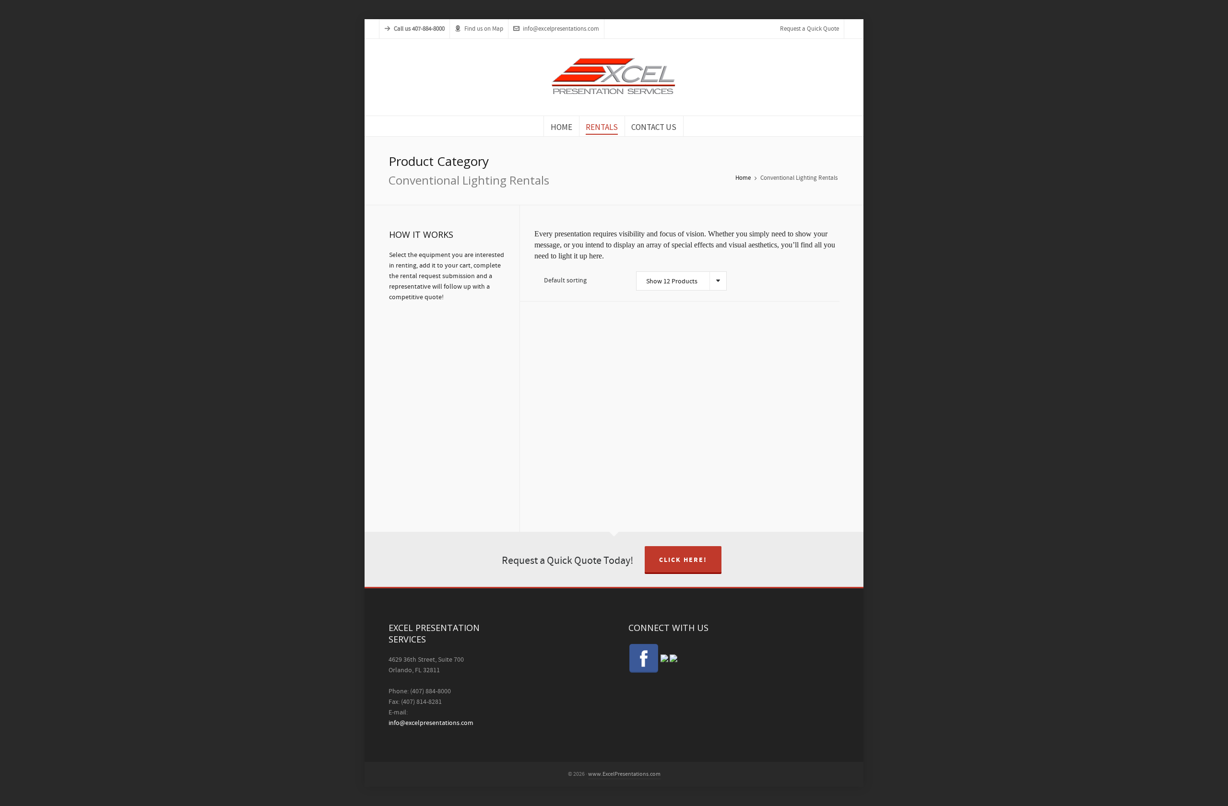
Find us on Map (483, 29)
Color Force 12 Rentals (772, 426)
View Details (580, 335)
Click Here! (683, 560)
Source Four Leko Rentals (663, 443)
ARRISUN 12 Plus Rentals (556, 411)
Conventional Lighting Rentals (557, 429)
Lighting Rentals (557, 442)
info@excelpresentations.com (561, 29)
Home (743, 178)
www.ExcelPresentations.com (624, 774)
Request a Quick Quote (809, 29)
